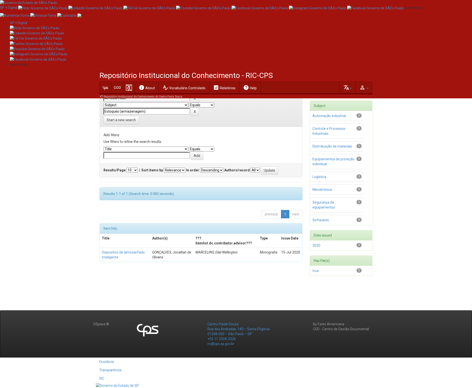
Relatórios (224, 87)
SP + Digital (8, 8)
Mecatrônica (322, 190)
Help (250, 87)
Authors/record (237, 170)
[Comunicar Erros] (79, 15)
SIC (101, 378)
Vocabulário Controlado (184, 87)
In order (192, 170)
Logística (319, 177)
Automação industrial (329, 116)
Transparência (110, 370)
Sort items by (152, 170)
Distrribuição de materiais (332, 146)
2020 (316, 245)
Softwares (320, 220)
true (315, 271)
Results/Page (114, 170)
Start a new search (121, 120)
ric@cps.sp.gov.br (220, 344)
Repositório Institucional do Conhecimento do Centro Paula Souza (143, 96)
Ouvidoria (106, 362)
